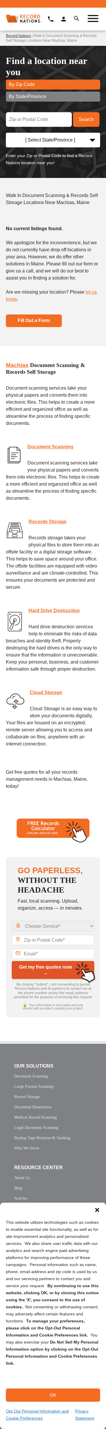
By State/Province (27, 96)
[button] (97, 1210)
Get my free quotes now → (45, 970)
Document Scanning (50, 446)
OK (53, 1395)
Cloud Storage (46, 692)
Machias (17, 365)
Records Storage (48, 521)
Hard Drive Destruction (54, 610)
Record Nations (18, 36)
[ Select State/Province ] (50, 139)
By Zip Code (22, 84)
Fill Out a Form (34, 320)
